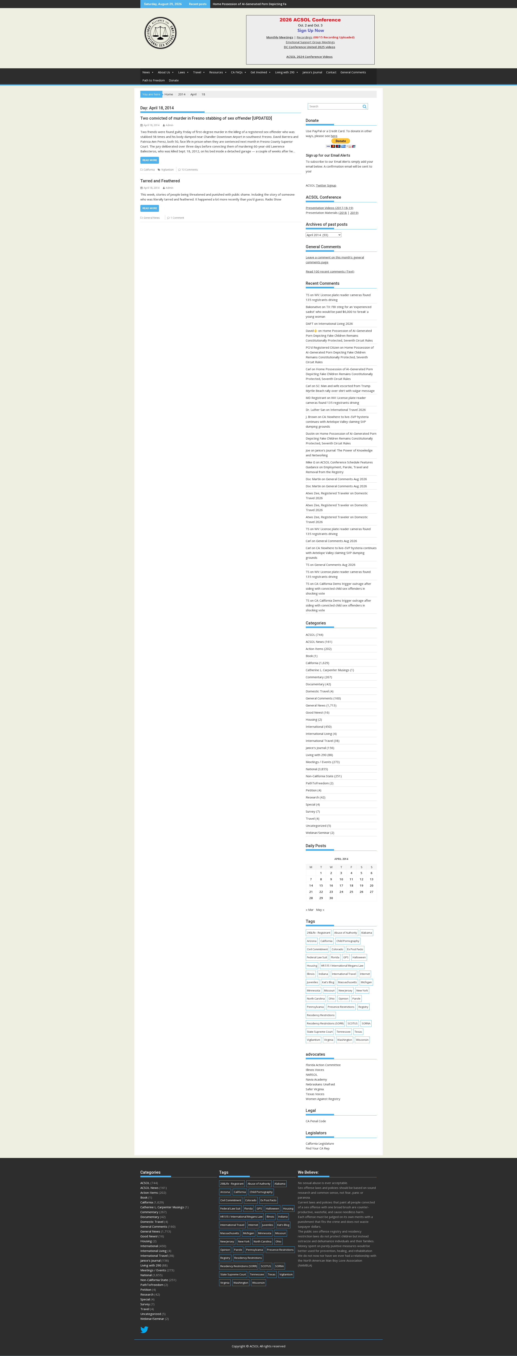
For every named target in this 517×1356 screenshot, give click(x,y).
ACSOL (310, 635)
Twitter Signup (326, 185)
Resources (216, 72)
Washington (344, 1040)
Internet (365, 974)
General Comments (353, 72)
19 (361, 885)
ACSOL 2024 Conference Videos (309, 57)
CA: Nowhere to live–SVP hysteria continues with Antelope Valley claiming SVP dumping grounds (337, 421)
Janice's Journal (312, 72)
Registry (363, 1007)
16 (331, 885)
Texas (358, 1031)
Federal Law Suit (317, 957)
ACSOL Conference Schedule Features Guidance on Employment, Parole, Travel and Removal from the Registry (339, 467)
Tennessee (344, 1031)
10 (341, 879)
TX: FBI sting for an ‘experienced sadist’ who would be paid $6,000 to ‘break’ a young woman (338, 311)
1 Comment (177, 217)
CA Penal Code (316, 1121)
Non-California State (319, 776)
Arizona (311, 941)
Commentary (315, 677)
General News (152, 217)
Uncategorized (316, 826)
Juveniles (312, 982)
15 (321, 885)
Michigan (366, 982)
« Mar (310, 910)
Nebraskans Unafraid (320, 1084)
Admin (169, 125)
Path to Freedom (153, 80)
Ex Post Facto (355, 949)
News (146, 72)
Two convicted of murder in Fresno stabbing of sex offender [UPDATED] (206, 118)
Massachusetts (347, 982)
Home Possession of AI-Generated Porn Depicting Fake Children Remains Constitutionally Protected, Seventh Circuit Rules (339, 335)
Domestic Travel (317, 691)
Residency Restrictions (321, 1015)
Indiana (323, 974)
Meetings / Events (318, 762)
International (314, 726)
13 (371, 879)
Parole (356, 998)
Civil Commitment (317, 949)
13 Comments (190, 169)
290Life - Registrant (318, 932)
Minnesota (313, 990)
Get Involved (259, 72)
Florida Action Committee (323, 1065)
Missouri (329, 990)
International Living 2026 (335, 324)
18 (351, 885)
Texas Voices (315, 1094)
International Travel (319, 741)
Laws (181, 72)
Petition (311, 790)
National (311, 769)
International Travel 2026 (348, 410)
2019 (353, 213)
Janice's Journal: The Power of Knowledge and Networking (254, 4)
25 (351, 892)
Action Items (314, 649)
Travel (197, 72)
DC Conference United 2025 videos (309, 47)
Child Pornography (347, 941)
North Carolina (316, 998)
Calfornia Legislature (320, 1143)
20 (371, 885)
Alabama (366, 932)
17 (341, 885)
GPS (346, 957)
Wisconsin (362, 1040)
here (334, 136)
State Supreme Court (320, 1031)
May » (320, 910)
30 (331, 898)
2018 (343, 213)
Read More (149, 160)
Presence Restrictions (341, 1007)
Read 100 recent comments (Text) (330, 271)
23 (331, 892)
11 (351, 879)
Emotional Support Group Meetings (310, 42)
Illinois (311, 974)
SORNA (366, 1023)
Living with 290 (284, 72)
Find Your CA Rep (318, 1148)
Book (309, 656)
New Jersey (345, 990)
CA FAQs (237, 72)
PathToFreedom (317, 783)
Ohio (332, 998)
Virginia (328, 1040)
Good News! (314, 712)
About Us (164, 72)
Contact (331, 72)
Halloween (359, 957)
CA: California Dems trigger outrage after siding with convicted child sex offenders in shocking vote (338, 588)
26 (361, 892)
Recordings (304, 37)
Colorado (337, 949)
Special (310, 804)
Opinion (343, 998)
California (149, 169)
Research (312, 797)
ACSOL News (315, 642)
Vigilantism (167, 169)
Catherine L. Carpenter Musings (327, 670)
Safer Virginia (315, 1089)
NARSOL (311, 1074)
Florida (335, 957)
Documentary (315, 684)
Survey (310, 811)
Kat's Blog (328, 982)
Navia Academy (316, 1079)
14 (311, 885)
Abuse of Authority (345, 932)
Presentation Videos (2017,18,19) (329, 208)
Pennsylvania (315, 1007)
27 (371, 892)
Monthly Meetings (279, 37)
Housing (311, 719)
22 (321, 892)
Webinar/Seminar (318, 833)
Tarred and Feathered (160, 180)
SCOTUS (353, 1023)
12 (361, 879)
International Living (319, 734)
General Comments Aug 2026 (346, 479)
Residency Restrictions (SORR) (325, 1023)
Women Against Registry (323, 1099)
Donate (174, 80)
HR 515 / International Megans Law (342, 965)
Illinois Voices (315, 1070)
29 (321, 898)
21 (311, 892)
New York (362, 990)
